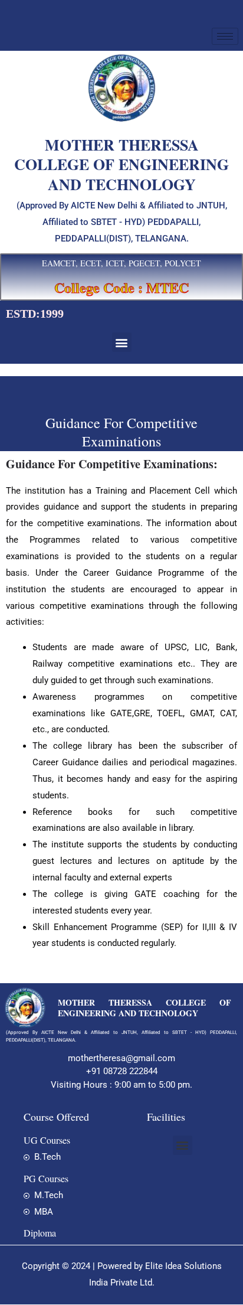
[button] (122, 342)
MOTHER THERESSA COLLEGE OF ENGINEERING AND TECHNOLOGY (144, 1007)
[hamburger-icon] (225, 36)
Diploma (40, 1232)
